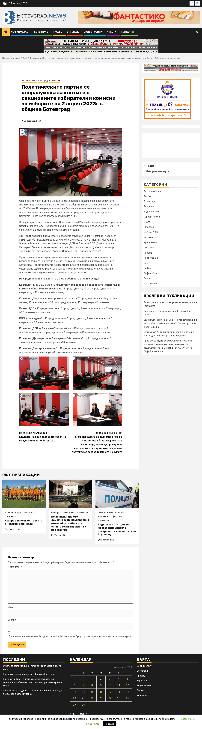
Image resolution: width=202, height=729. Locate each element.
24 (109, 698)
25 (118, 698)
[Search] (197, 32)
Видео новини (93, 32)
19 (127, 691)
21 (83, 698)
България (149, 206)
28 (83, 704)
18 (118, 691)
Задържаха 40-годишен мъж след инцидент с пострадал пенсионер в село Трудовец (117, 529)
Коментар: (15, 566)
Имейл (12, 619)
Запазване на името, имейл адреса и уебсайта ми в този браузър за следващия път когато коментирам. (70, 636)
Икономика (150, 237)
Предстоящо (151, 257)
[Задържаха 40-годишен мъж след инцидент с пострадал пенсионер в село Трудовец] (117, 494)
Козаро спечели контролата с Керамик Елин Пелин (23, 522)
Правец (57, 32)
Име (10, 607)
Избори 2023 (151, 232)
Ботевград (41, 32)
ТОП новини (54, 81)
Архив (149, 165)
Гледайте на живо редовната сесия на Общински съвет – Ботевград (42, 436)
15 (92, 691)
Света (147, 263)
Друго (147, 221)
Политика (149, 247)
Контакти (127, 32)
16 (101, 691)
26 (127, 698)
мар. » (83, 713)
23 (101, 698)
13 (74, 691)
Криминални (103, 516)
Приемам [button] (109, 724)
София (147, 268)
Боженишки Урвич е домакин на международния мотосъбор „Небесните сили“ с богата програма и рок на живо (70, 523)
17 (109, 691)
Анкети (111, 32)
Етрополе (73, 32)
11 (118, 685)
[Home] (6, 32)
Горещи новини (69, 512)
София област (20, 32)
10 (109, 685)
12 (127, 685)
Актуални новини (29, 81)
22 (92, 698)
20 (74, 698)
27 (74, 704)
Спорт (32, 512)
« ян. (72, 713)
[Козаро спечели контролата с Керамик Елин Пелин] (24, 494)
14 (83, 691)
